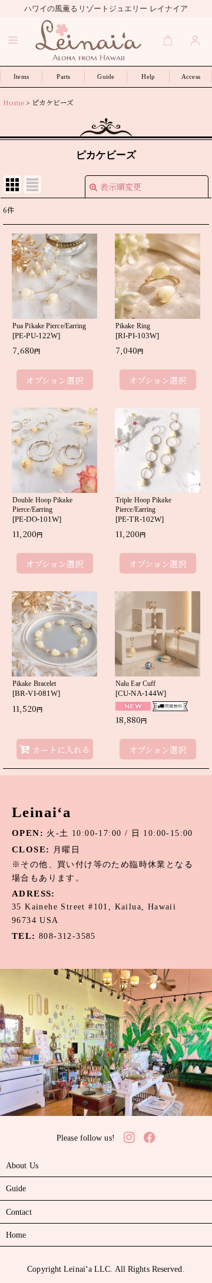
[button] (13, 40)
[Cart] (168, 40)
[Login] (195, 40)
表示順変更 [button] (120, 186)
